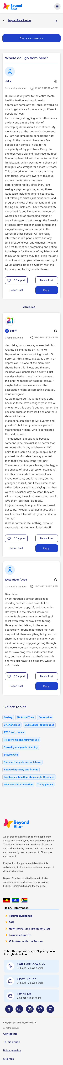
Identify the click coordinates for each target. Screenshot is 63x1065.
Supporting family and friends (21, 769)
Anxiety (8, 717)
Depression (45, 717)
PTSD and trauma (14, 732)
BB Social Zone (25, 717)
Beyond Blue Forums (13, 6)
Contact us (10, 1033)
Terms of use (11, 1042)
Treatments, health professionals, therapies (29, 777)
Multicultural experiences (39, 724)
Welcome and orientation (18, 784)
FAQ (11, 922)
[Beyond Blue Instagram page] (30, 1010)
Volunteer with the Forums (26, 941)
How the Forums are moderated (29, 928)
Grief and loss (12, 724)
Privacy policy (12, 1050)
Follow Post (46, 280)
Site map (8, 1058)
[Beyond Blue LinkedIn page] (50, 1010)
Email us (24, 994)
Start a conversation (31, 38)
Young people (45, 784)
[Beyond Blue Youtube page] (19, 1010)
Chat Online (27, 979)
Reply (46, 290)
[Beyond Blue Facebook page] (9, 1010)
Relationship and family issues (21, 739)
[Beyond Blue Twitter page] (40, 1010)
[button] (9, 280)
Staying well (11, 754)
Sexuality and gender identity (21, 747)
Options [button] (58, 20)
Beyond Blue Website (16, 823)
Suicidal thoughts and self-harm (22, 762)
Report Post (16, 290)
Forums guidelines (20, 915)
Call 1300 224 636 (31, 964)
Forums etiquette (20, 935)
